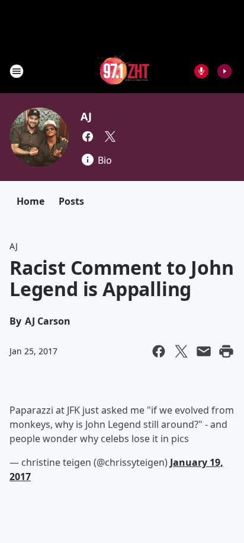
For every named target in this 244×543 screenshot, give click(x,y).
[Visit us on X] (110, 136)
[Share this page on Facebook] (158, 351)
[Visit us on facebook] (88, 136)
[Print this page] (226, 351)
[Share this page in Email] (203, 351)
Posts (71, 201)
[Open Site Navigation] (16, 71)
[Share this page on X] (181, 351)
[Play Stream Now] (224, 71)
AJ (86, 116)
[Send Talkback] (201, 71)
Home (30, 201)
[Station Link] (122, 71)
